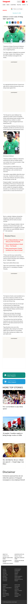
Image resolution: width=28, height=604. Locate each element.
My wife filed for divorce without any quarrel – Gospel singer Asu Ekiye (13, 461)
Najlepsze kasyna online (7, 561)
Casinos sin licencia (8, 563)
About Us (5, 554)
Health (16, 574)
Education (5, 579)
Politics (19, 4)
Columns (5, 573)
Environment (17, 570)
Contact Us (6, 556)
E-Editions (13, 4)
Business (4, 572)
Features (16, 572)
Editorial (5, 576)
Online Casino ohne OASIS (8, 558)
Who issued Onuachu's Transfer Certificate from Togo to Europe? (14, 249)
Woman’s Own (18, 595)
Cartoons (17, 589)
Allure (4, 569)
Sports (5, 10)
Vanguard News (6, 2)
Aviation (4, 570)
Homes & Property (18, 576)
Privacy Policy (18, 556)
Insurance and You (19, 579)
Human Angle (17, 577)
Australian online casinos (19, 561)
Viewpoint (17, 593)
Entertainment (18, 569)
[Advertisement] (14, 71)
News (8, 4)
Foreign (16, 573)
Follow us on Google (17, 9)
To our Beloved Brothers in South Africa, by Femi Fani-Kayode (14, 240)
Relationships (6, 593)
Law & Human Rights (7, 587)
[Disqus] (14, 501)
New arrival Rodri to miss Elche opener (13, 407)
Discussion (5, 577)
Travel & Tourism (18, 590)
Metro (24, 4)
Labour (4, 586)
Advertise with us (19, 554)
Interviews (5, 584)
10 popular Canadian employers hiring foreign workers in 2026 (13, 434)
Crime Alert (5, 574)
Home (4, 4)
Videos (16, 592)
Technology (17, 586)
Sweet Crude (17, 584)
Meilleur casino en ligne (19, 558)
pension (16, 580)
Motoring (5, 590)
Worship (16, 596)
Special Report (6, 595)
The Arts (16, 587)
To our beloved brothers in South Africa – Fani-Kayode (14, 245)
